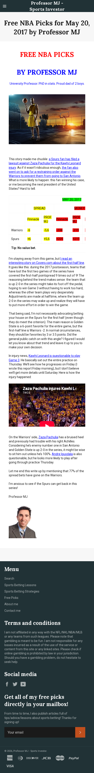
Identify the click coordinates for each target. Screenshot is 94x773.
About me (11, 604)
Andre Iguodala (62, 454)
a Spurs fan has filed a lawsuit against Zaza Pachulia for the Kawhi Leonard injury (45, 163)
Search (9, 578)
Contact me (12, 610)
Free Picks (11, 597)
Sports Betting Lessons (20, 585)
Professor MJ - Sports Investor (47, 6)
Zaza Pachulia (48, 437)
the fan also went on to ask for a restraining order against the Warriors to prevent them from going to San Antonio (44, 172)
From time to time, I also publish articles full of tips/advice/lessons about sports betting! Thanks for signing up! (40, 718)
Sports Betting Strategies (21, 591)
